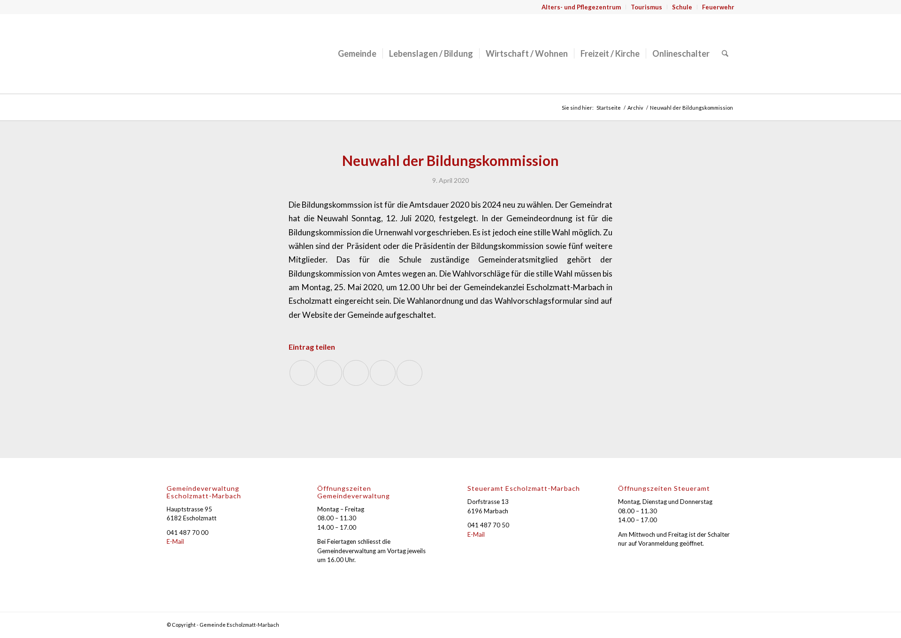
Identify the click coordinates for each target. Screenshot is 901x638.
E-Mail (175, 541)
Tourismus (646, 7)
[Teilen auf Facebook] (302, 373)
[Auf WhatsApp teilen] (356, 373)
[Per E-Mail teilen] (409, 373)
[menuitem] (581, 7)
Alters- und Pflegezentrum (581, 7)
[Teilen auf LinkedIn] (383, 373)
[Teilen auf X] (329, 373)
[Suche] (725, 53)
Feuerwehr (718, 7)
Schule (682, 7)
